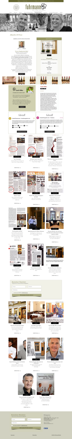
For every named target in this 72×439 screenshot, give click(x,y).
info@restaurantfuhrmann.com (48, 423)
